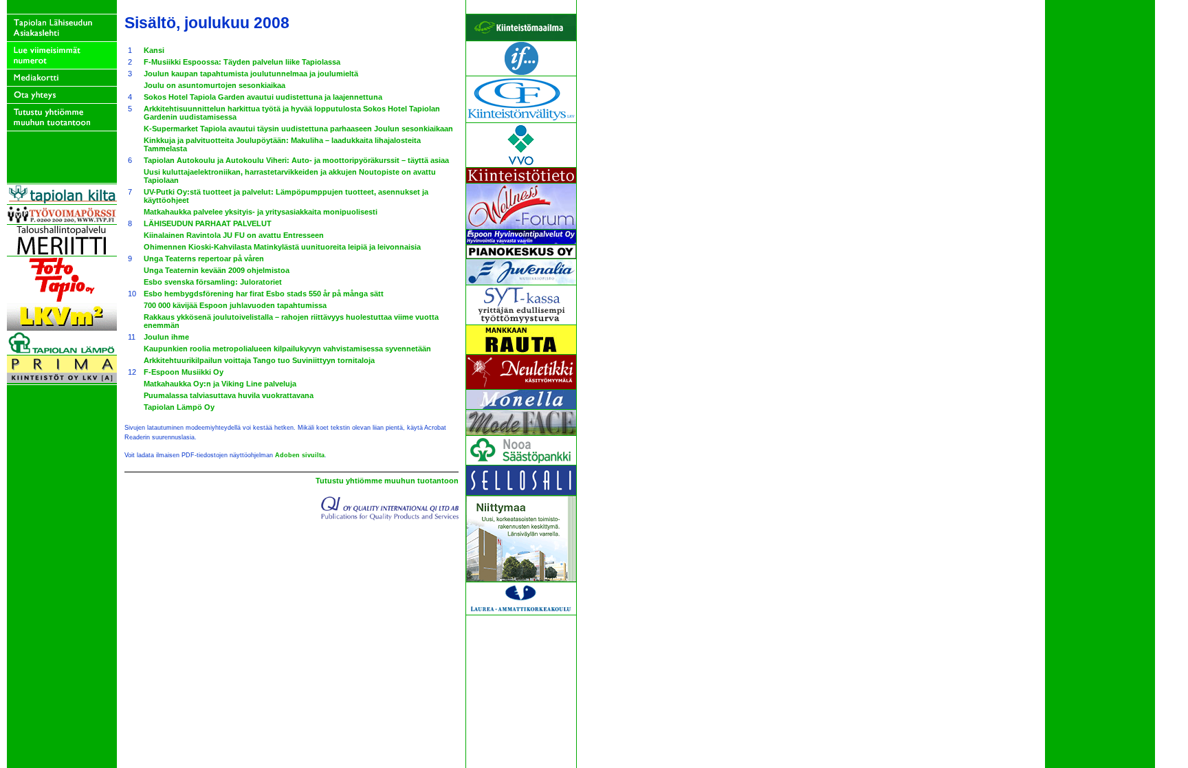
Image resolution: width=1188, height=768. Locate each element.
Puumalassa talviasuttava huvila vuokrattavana (229, 395)
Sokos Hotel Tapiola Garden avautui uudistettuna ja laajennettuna (263, 97)
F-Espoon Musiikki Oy (183, 372)
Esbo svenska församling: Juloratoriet (213, 282)
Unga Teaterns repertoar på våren (204, 258)
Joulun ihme (166, 337)
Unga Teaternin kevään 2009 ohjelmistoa (216, 270)
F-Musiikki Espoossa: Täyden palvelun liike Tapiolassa (242, 62)
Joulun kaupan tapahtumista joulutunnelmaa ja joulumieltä (251, 73)
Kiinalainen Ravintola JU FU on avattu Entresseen (234, 235)
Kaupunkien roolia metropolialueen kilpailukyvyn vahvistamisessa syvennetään (287, 348)
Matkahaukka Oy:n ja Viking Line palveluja (220, 384)
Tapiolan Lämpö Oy (179, 407)
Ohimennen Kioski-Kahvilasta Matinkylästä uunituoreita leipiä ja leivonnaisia (282, 247)
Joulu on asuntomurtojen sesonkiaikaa (214, 85)
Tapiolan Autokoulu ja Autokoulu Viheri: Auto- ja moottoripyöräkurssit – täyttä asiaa (296, 160)
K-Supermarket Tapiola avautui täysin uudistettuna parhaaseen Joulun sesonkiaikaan (298, 128)
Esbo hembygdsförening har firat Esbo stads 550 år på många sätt (264, 293)
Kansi (154, 50)
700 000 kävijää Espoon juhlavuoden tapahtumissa (235, 305)
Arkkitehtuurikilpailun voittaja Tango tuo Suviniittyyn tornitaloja (259, 360)
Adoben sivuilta (299, 455)
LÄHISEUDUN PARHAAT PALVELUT (208, 223)
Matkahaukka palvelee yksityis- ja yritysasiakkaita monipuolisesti (260, 212)
